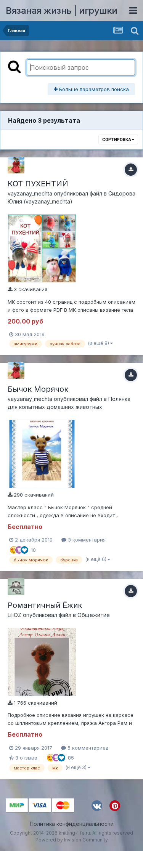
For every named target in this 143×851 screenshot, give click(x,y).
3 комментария (86, 540)
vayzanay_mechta (30, 193)
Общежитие (93, 615)
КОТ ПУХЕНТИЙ (38, 183)
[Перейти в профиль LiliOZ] (16, 586)
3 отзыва (25, 758)
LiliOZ (14, 615)
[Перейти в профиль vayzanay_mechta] (16, 165)
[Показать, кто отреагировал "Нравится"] (24, 549)
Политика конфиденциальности (72, 824)
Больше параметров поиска (93, 89)
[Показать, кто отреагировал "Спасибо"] (19, 549)
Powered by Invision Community (71, 840)
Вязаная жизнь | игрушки (61, 10)
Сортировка (117, 139)
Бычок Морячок (38, 389)
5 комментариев (87, 748)
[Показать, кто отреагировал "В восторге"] (13, 549)
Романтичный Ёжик (45, 605)
